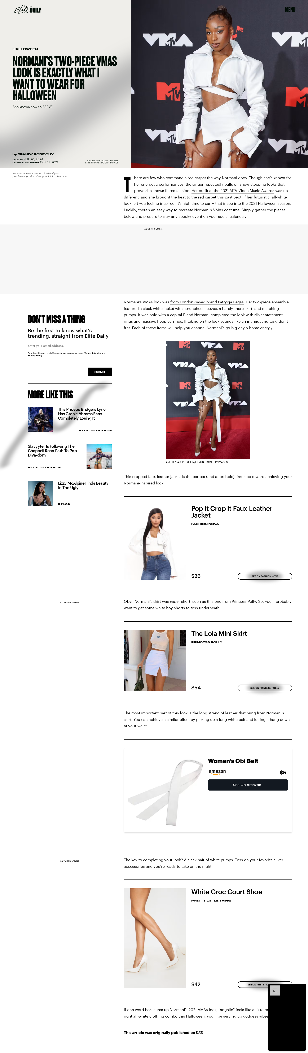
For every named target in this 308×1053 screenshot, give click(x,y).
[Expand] (272, 987)
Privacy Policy (35, 355)
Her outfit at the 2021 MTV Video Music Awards (233, 190)
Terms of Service (92, 353)
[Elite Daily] (27, 9)
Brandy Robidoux (36, 154)
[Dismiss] (301, 987)
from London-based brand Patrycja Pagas (207, 302)
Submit (99, 371)
